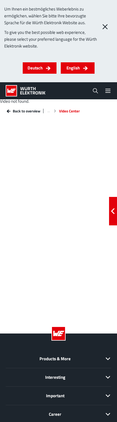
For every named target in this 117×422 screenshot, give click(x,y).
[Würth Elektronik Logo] (25, 90)
